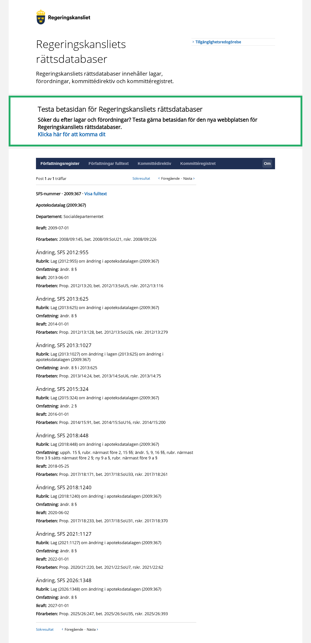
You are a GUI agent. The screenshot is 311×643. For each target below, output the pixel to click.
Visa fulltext (95, 193)
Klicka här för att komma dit (71, 134)
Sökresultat (141, 178)
